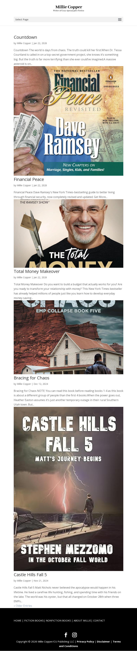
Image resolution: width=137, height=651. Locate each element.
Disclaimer (103, 641)
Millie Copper (24, 43)
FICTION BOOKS (34, 620)
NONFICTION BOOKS (58, 620)
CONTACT (99, 620)
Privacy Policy (85, 641)
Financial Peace (29, 179)
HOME (17, 620)
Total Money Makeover (37, 271)
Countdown (25, 37)
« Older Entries (23, 606)
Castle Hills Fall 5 (30, 575)
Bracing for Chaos (31, 378)
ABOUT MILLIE (82, 620)
